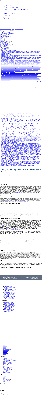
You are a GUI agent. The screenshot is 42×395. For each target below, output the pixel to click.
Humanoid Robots (4, 127)
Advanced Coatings (36, 60)
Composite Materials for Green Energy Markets (9, 150)
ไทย (13, 18)
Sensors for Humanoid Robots (19, 129)
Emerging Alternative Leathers (18, 63)
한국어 (10, 18)
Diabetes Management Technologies (27, 107)
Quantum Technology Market (17, 124)
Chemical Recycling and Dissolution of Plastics (23, 61)
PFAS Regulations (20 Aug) (7, 388)
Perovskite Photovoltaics (35, 103)
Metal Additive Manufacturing (32, 55)
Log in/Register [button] (3, 27)
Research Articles (9, 7)
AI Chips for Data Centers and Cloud (31, 131)
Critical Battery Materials (30, 62)
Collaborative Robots (17, 126)
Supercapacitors (18, 81)
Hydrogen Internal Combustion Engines (7, 112)
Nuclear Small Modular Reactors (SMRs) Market (22, 103)
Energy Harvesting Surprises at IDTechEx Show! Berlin (24, 165)
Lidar (1, 116)
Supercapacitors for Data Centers (26, 81)
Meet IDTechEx (24, 9)
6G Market (16, 57)
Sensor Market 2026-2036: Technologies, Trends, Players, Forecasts (9, 287)
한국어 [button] (8, 29)
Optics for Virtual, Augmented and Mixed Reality (17, 163)
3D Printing (2, 31)
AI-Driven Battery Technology (23, 74)
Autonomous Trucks (33, 84)
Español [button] (19, 29)
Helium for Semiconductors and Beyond (31, 64)
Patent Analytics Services (31, 52)
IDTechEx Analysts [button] (15, 25)
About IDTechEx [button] (3, 25)
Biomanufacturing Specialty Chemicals (24, 98)
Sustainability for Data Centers (23, 104)
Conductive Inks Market (13, 62)
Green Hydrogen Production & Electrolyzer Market (14, 101)
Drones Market (23, 126)
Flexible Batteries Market (36, 76)
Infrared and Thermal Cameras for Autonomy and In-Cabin (23, 127)
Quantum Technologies (4, 42)
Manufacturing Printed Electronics (32, 120)
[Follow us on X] (22, 309)
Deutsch (15, 18)
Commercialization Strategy (19, 51)
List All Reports (3, 49)
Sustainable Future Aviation (35, 94)
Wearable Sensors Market (25, 147)
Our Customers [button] (9, 25)
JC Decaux (2, 225)
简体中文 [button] (5, 29)
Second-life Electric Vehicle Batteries (25, 79)
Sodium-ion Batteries (4, 81)
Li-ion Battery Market (29, 77)
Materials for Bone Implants (23, 67)
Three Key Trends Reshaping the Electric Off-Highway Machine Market (9, 310)
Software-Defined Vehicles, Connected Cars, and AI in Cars (20, 94)
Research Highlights (10, 165)
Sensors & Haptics (6, 370)
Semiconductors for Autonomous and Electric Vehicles (20, 93)
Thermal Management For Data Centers (29, 140)
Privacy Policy (5, 379)
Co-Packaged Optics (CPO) (29, 115)
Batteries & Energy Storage (5, 34)
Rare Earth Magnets (18, 70)
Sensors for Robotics (28, 129)
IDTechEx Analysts (17, 9)
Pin (9, 273)
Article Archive (5, 351)
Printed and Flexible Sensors (19, 146)
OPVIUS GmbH (19, 192)
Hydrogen (2, 39)
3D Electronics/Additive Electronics (21, 55)
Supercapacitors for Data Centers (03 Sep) (10, 387)
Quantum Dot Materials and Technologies (8, 70)
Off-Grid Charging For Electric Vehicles (22, 113)
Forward (3, 273)
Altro (33, 257)
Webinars (4, 7)
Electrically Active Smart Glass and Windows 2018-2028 (10, 229)
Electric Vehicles (3, 35)
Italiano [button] (22, 29)
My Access (7, 13)
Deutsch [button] (13, 29)
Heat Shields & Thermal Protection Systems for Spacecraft (14, 64)
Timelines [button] (16, 24)
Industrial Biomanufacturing (5, 65)
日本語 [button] (1, 29)
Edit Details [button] (9, 26)
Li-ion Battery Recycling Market (6, 66)
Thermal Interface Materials (9, 71)
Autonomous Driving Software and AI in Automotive (27, 125)
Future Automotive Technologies (32, 126)
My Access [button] (5, 26)
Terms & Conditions (6, 380)
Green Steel (25, 101)
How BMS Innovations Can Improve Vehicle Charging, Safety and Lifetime (9, 307)
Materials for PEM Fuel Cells (28, 102)
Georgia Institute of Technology (19, 206)
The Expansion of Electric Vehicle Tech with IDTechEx (9, 303)
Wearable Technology (4, 48)
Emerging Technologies (7, 349)
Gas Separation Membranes (8, 151)
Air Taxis (28, 84)
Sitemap (4, 378)
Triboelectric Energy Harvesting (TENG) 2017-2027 (29, 213)
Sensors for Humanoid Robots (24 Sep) (9, 385)
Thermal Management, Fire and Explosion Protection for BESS (11, 82)
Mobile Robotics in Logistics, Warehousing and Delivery (17, 128)
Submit (12, 30)
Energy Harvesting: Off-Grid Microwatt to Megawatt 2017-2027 (17, 201)
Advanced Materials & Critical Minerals (7, 33)
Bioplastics (6, 61)
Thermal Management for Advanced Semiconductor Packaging (11, 140)
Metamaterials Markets (18, 58)
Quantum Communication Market (28, 58)
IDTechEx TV (5, 353)
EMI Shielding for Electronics (29, 63)
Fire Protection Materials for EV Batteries (15, 156)
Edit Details (11, 13)
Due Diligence (24, 52)
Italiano (24, 18)
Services (2, 51)
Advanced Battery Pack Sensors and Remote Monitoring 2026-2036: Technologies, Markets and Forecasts (9, 294)
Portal (4, 13)
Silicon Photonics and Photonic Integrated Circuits (27, 116)
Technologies (5, 165)
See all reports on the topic (13, 56)
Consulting (12, 5)
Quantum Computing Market (33, 136)
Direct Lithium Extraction (8, 63)
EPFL (13, 212)
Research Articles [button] (7, 24)
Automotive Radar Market (13, 125)
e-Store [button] (12, 26)
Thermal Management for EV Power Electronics (24, 95)
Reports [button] (1, 21)
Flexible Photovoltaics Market (22, 100)
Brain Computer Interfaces (30, 143)
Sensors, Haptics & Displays (5, 45)
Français (18, 18)
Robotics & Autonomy (4, 43)
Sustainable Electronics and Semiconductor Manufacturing (24, 121)
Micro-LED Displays (14, 116)
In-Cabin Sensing (10, 127)
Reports (4, 5)
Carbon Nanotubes (11, 61)
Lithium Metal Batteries (11, 78)
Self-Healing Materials (26, 70)
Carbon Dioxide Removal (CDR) (31, 99)
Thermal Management (4, 47)
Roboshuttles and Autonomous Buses (7, 129)
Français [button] (16, 29)
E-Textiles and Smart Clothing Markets (33, 162)
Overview (4, 376)
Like (8, 273)
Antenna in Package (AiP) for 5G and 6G (25, 57)
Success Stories (13, 50)
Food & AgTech (3, 37)
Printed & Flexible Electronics (5, 41)
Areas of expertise (8, 50)
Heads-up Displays (38, 115)
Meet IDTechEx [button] (22, 25)
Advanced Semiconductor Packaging (10, 115)
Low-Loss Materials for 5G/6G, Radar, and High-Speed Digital (23, 66)
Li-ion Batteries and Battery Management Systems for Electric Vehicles (13, 77)
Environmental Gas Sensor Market (33, 144)
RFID (35, 58)
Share (13, 273)
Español (21, 18)
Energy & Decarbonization (5, 36)
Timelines (19, 7)
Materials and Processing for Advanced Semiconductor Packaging (17, 135)
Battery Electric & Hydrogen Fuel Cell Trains (18, 110)
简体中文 (7, 18)
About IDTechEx (6, 9)
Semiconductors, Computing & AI (8, 369)
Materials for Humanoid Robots (26, 68)
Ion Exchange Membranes (15, 65)
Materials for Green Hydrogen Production (13, 68)
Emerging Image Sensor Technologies (20, 144)
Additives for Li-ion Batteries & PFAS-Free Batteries (24, 60)
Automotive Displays (20, 115)
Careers (28, 9)
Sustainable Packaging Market (32, 154)
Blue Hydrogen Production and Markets (33, 110)
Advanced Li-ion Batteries (13, 74)
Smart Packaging (11, 121)
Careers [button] (26, 25)
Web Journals (14, 7)
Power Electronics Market (11, 136)
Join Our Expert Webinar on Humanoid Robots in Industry (9, 305)
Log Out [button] (15, 26)
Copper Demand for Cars (21, 62)
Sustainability (2, 46)
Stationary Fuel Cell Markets (13, 104)
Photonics (2, 40)
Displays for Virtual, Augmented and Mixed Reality (17, 162)
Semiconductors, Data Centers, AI (6, 44)
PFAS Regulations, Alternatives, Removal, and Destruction (22, 106)
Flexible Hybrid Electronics (14, 120)
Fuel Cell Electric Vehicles (5, 111)
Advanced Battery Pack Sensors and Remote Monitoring (15, 143)
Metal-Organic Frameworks (27, 69)
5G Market (12, 57)
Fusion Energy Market (31, 100)
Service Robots (34, 129)
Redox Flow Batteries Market (14, 79)
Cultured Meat (8, 106)
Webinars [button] (2, 24)
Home (1, 165)
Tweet (6, 273)
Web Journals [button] (12, 24)
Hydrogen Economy (30, 101)
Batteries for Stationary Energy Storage (19, 75)
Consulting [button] (2, 23)
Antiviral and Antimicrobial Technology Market (12, 107)
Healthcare (2, 38)
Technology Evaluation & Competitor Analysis (32, 51)
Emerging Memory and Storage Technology (34, 133)
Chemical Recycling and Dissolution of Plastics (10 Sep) (12, 386)
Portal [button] (1, 26)
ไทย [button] (10, 29)
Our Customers (11, 9)
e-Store (14, 13)
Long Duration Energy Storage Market (22, 78)
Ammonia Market (14, 98)
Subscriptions (8, 5)
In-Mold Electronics (22, 120)
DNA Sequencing (11, 108)
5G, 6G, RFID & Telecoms (5, 32)
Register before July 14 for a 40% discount (30, 271)
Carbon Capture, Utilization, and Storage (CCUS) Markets (15, 99)
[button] (4, 4)
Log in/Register (5, 15)
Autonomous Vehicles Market (8, 126)
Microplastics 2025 (31, 151)
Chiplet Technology (12, 133)
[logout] (6, 393)
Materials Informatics (19, 69)
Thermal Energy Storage (37, 81)
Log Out (17, 13)
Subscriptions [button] (2, 22)
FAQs (4, 381)
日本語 (4, 18)
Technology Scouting (17, 52)
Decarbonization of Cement (12, 100)
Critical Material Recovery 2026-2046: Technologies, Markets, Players (10, 290)
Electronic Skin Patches (18, 108)
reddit (11, 273)
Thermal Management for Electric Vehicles (8, 95)
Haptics (2, 145)
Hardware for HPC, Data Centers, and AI (26, 134)
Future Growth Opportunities (9, 51)
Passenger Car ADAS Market (32, 128)
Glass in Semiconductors (14, 134)
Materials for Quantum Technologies (9, 69)
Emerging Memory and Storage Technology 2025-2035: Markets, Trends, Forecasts (9, 297)
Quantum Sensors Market (7, 124)
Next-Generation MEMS (10, 146)
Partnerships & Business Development (7, 52)
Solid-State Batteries (11, 81)
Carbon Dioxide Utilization (20, 149)
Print (1, 273)
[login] (7, 394)
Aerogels (2, 61)
